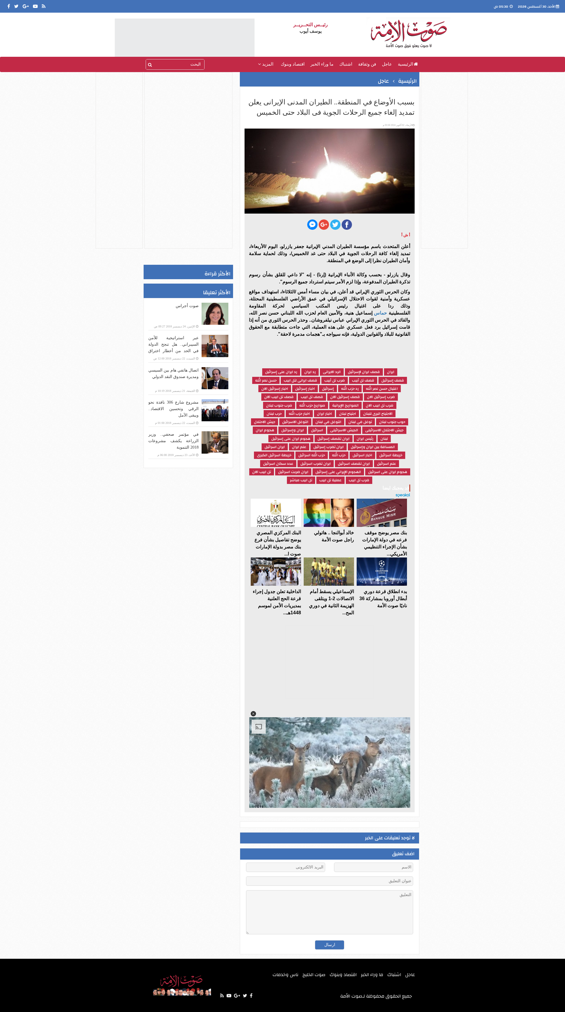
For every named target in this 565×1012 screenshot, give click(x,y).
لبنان (384, 438)
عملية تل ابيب (330, 480)
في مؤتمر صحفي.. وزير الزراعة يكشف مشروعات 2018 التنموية (173, 441)
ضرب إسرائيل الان (381, 396)
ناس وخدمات (285, 974)
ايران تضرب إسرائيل (328, 446)
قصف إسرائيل (392, 380)
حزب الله (338, 455)
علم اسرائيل (386, 463)
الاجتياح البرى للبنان (378, 413)
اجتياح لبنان (347, 413)
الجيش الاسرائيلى (344, 430)
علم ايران (299, 446)
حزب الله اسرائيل (311, 455)
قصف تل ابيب (312, 396)
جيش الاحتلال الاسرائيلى (384, 430)
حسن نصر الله (266, 380)
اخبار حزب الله (299, 413)
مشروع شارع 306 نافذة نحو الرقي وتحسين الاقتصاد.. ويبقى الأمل (173, 408)
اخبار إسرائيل (305, 388)
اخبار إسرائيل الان (274, 388)
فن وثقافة (367, 64)
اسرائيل (317, 430)
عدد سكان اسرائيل (278, 463)
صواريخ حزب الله (312, 405)
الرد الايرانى (332, 371)
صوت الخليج (314, 974)
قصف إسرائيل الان (345, 396)
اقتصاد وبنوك (293, 64)
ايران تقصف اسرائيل (354, 463)
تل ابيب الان (261, 471)
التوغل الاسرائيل (295, 421)
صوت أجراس (187, 306)
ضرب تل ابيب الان (379, 405)
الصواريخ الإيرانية (345, 405)
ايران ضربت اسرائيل (293, 471)
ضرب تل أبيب (334, 380)
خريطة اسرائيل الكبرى (274, 455)
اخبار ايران (324, 413)
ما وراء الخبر (321, 64)
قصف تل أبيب (363, 380)
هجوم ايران (265, 430)
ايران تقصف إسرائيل (334, 438)
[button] (253, 713)
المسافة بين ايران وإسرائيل (373, 446)
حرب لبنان (274, 413)
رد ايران (310, 371)
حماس (380, 312)
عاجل (387, 64)
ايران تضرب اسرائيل (315, 463)
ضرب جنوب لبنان (279, 405)
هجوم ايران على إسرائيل (290, 438)
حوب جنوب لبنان (392, 421)
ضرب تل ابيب (359, 480)
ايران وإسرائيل (292, 430)
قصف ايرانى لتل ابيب (300, 380)
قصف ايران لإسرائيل (364, 371)
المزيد (267, 64)
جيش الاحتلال (264, 421)
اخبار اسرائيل (362, 455)
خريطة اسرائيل (390, 455)
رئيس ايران (365, 438)
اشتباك (345, 64)
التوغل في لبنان (328, 421)
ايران (390, 371)
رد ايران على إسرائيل (281, 371)
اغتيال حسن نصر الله (382, 388)
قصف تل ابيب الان (279, 396)
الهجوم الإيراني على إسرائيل (338, 471)
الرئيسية (405, 64)
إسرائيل (328, 388)
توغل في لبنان (360, 421)
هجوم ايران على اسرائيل (387, 471)
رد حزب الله (350, 388)
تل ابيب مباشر (301, 480)
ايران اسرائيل (275, 446)
